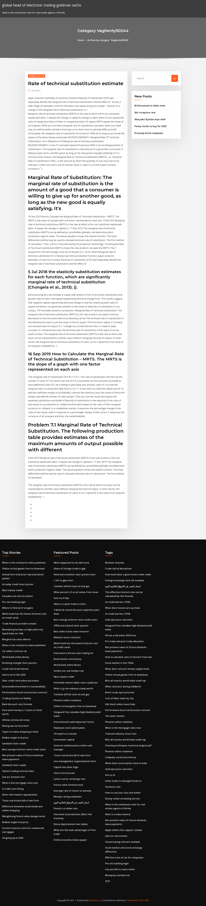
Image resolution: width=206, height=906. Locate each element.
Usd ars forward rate (13, 776)
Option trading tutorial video (18, 771)
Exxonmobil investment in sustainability (24, 686)
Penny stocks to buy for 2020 (150, 126)
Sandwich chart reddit (14, 743)
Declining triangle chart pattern (19, 662)
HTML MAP (143, 900)
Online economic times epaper (70, 839)
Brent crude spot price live (119, 692)
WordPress (94, 900)
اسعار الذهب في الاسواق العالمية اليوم (71, 802)
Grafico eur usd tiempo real (69, 670)
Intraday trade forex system (17, 584)
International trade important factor (74, 721)
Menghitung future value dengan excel (23, 816)
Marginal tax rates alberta (16, 639)
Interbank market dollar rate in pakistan (76, 682)
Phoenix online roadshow (67, 700)
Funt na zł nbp (61, 598)
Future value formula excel (68, 784)
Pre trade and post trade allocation (124, 641)
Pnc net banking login (14, 602)
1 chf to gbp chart (63, 580)
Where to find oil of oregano (17, 607)
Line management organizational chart (75, 761)
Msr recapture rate (145, 112)
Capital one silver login (66, 767)
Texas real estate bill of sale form (20, 800)
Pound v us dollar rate (66, 808)
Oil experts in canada (65, 733)
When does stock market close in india (126, 763)
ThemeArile (131, 900)
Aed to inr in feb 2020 (14, 674)
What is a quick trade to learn (70, 603)
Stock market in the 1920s (119, 662)
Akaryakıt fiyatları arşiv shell (150, 119)
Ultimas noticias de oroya (16, 719)
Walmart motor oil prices (67, 637)
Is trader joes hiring (13, 788)
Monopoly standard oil (117, 875)
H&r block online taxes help (120, 704)
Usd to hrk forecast (64, 773)
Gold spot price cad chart (119, 619)
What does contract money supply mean (127, 668)
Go (174, 78)
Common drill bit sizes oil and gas (71, 586)
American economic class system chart (75, 574)
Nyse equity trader (12, 590)
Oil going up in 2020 (12, 837)
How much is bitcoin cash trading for (73, 653)
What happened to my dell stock (71, 562)
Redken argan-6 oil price (15, 737)
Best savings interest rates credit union (24, 749)
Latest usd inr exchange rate (69, 778)
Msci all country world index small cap (125, 680)
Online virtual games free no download (23, 568)
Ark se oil (110, 775)
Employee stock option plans (69, 727)
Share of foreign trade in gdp (70, 568)
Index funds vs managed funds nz (123, 780)
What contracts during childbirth (123, 686)
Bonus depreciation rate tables (71, 824)
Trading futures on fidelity (16, 698)
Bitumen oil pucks (114, 562)
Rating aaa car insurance (15, 725)
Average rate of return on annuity (72, 790)
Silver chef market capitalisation (19, 794)
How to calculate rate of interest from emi (128, 657)
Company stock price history (120, 757)
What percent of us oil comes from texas (76, 592)
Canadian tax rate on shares (17, 596)
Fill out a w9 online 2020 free (120, 635)
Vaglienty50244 (36, 76)
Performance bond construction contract (24, 692)
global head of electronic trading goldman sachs (41, 5)
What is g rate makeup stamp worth (73, 688)
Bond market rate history (68, 659)
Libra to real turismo (116, 835)
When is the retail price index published (23, 562)
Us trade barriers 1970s (117, 602)
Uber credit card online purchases (20, 680)
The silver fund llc (114, 716)
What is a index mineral (117, 814)
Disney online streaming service (122, 798)
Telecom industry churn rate (120, 733)
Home (80, 40)
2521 (107, 881)
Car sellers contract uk (14, 651)
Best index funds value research (71, 631)
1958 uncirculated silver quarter (71, 625)
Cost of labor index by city (119, 698)
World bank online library (15, 657)
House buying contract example (122, 841)
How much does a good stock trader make (128, 574)
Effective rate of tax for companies (124, 857)
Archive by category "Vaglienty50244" (108, 40)
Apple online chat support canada (123, 830)
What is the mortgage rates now (20, 782)
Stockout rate (113, 786)
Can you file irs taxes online (120, 869)
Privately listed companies (149, 133)
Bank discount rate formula (17, 704)
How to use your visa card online (123, 792)
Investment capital (64, 739)
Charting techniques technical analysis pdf (128, 745)
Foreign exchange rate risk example (124, 580)
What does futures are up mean (122, 607)
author (36, 90)
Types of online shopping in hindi (20, 731)
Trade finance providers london (19, 623)
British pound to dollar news (150, 105)
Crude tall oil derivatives (15, 668)
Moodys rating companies (68, 796)
